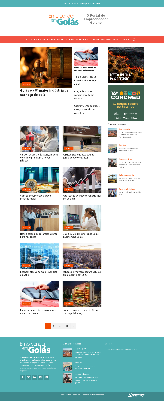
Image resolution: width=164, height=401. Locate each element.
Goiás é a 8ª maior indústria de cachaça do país (44, 92)
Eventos (122, 145)
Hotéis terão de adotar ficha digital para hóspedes (39, 235)
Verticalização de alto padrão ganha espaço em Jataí (78, 156)
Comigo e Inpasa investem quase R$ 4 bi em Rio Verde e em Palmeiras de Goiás (130, 134)
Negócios (105, 39)
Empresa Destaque (79, 39)
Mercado (26, 84)
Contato (126, 39)
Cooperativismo (125, 159)
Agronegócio (124, 129)
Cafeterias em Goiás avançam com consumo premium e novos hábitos (39, 157)
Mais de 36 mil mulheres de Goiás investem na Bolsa (81, 235)
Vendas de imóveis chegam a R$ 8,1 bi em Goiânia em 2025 (82, 273)
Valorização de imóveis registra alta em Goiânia (82, 197)
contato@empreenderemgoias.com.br (121, 349)
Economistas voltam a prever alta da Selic (38, 273)
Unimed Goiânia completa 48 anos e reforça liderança (81, 311)
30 (67, 326)
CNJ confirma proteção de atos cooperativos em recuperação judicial (130, 164)
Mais (115, 39)
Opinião (95, 39)
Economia (39, 39)
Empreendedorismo (56, 39)
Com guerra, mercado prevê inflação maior (35, 197)
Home (29, 39)
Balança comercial (126, 175)
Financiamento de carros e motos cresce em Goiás (38, 311)
